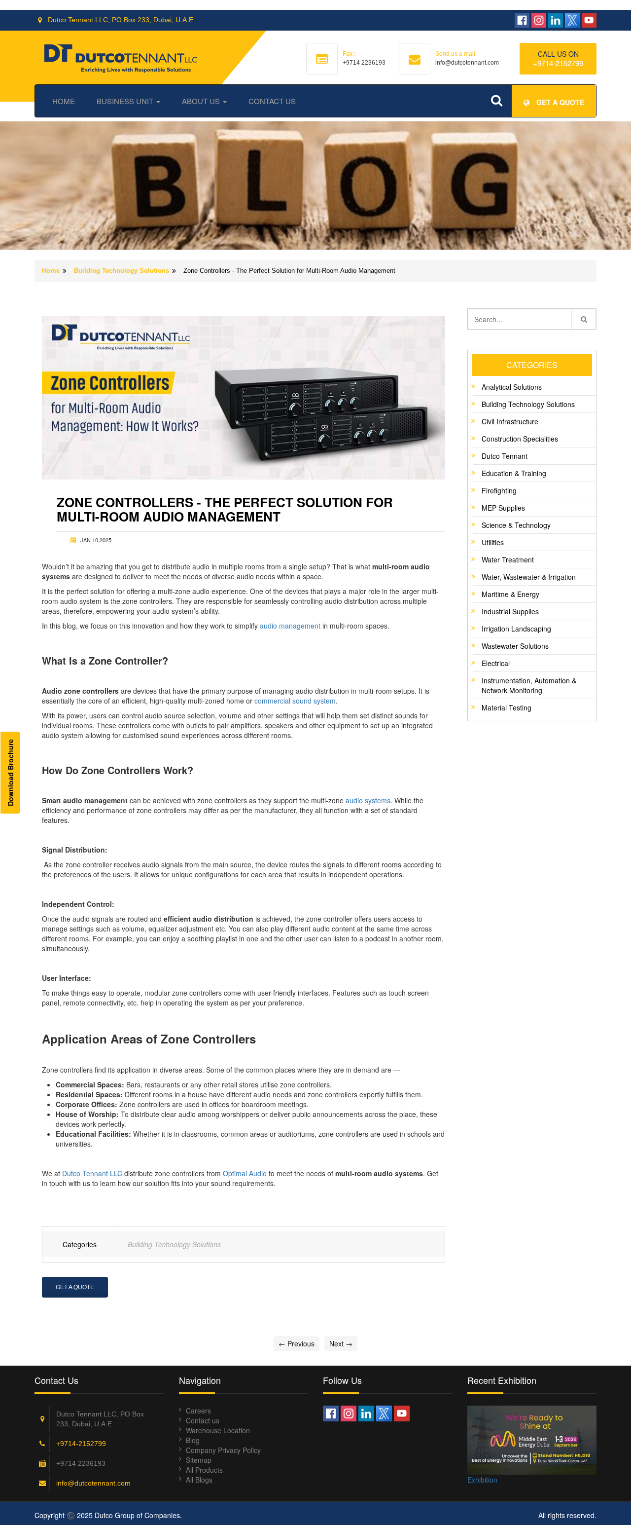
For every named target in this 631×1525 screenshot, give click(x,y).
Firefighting (499, 490)
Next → (340, 1343)
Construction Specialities (520, 439)
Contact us (202, 1420)
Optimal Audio (245, 1173)
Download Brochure (10, 772)
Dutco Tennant (504, 456)
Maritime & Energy (510, 594)
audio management (290, 626)
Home (63, 101)
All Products (204, 1470)
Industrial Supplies (510, 611)
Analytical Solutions (512, 387)
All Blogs (199, 1480)
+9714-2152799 (558, 63)
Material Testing (506, 707)
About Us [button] (202, 101)
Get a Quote (75, 1287)
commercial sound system (295, 701)
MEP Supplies (503, 508)
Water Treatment (508, 559)
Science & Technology (516, 525)
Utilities (493, 542)
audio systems (368, 800)
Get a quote (559, 102)
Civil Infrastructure (510, 421)
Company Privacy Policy (223, 1450)
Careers (198, 1410)
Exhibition (482, 1480)
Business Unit (126, 101)
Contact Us (272, 101)
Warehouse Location (218, 1430)
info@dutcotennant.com (93, 1483)
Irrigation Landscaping (516, 628)
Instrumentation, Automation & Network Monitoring (529, 685)
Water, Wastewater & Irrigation (529, 577)
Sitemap (198, 1460)
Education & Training (514, 473)
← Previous (297, 1343)
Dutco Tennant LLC (92, 1173)
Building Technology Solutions (121, 270)
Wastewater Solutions (515, 646)
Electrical (496, 663)
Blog (193, 1440)
